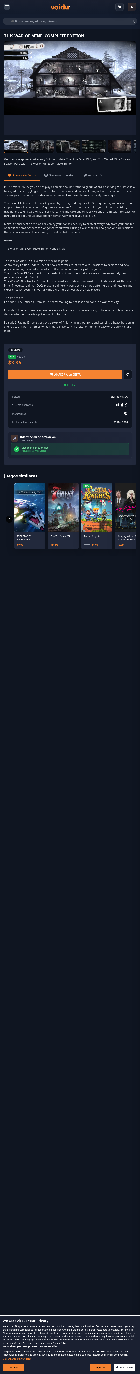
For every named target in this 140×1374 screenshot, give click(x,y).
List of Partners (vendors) (17, 1358)
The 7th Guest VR (60, 536)
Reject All (100, 1367)
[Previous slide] (12, 88)
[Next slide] (128, 88)
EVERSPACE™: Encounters (24, 538)
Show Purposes (124, 1367)
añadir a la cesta (67, 374)
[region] (70, 1344)
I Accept (13, 1367)
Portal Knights (92, 536)
